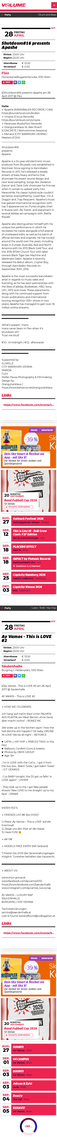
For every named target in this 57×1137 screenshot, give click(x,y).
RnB (42, 608)
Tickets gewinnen (19, 507)
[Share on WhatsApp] (23, 82)
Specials (9, 1129)
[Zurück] (2, 15)
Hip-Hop (51, 608)
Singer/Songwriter (28, 1128)
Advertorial (47, 430)
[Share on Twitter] (19, 82)
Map (8, 82)
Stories (34, 430)
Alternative (46, 1128)
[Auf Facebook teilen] (15, 82)
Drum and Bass (47, 15)
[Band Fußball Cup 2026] (28, 491)
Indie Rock (24, 1130)
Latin (35, 608)
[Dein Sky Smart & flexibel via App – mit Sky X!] (28, 447)
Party (8, 15)
